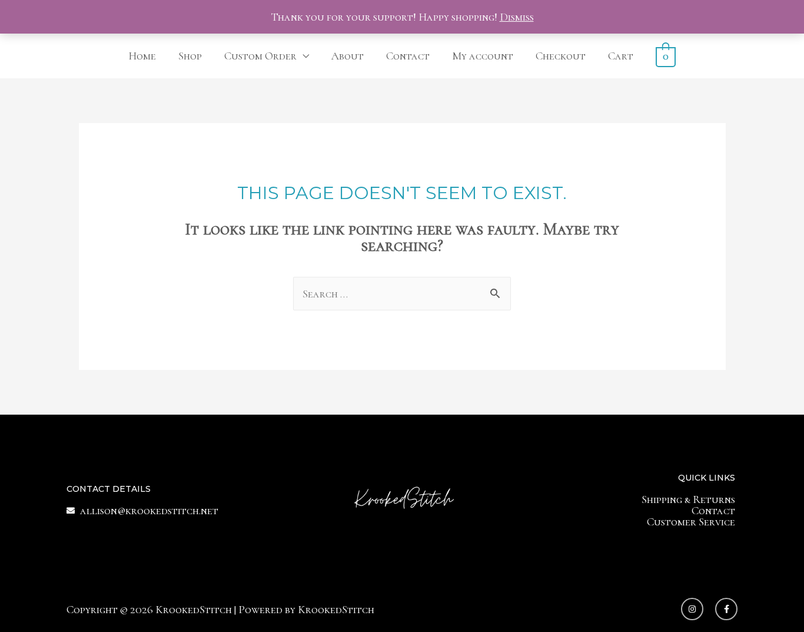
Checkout (561, 55)
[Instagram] (692, 609)
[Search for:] (402, 293)
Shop (190, 55)
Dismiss (517, 17)
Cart (620, 55)
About (347, 55)
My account (482, 55)
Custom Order (260, 55)
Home (142, 55)
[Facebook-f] (726, 609)
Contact (408, 55)
